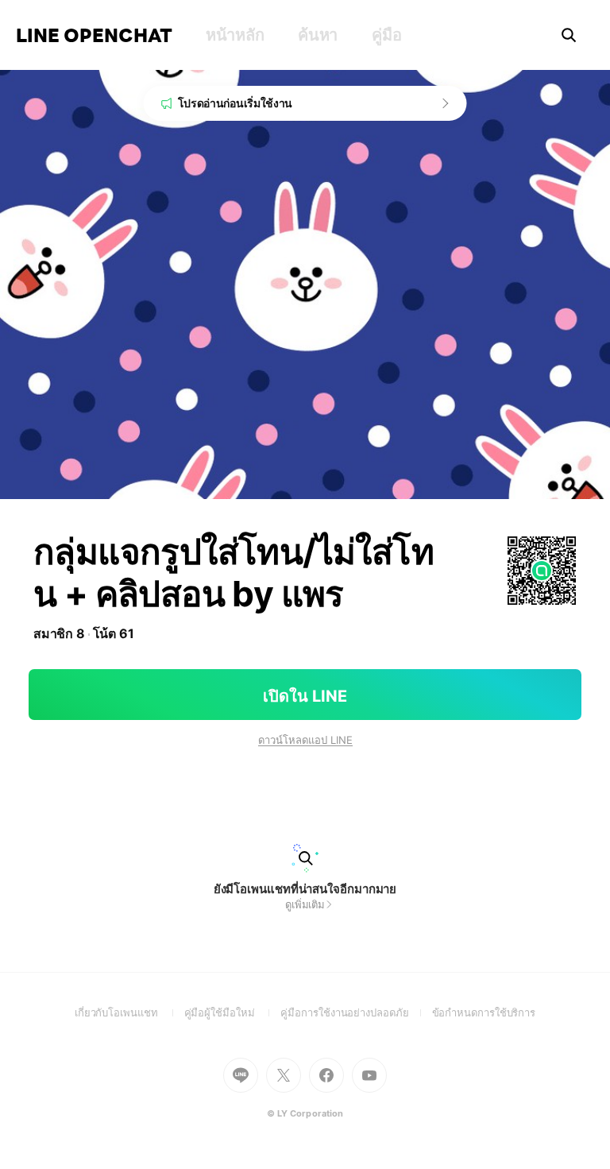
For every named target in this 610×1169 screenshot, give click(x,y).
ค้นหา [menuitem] (318, 35)
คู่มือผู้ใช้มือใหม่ (232, 1012)
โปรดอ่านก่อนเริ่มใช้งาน (235, 103)
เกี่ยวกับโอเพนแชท (129, 1012)
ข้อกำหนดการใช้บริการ (484, 1012)
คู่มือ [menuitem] (386, 35)
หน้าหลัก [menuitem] (235, 35)
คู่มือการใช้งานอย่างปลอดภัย (355, 1012)
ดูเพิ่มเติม (305, 904)
